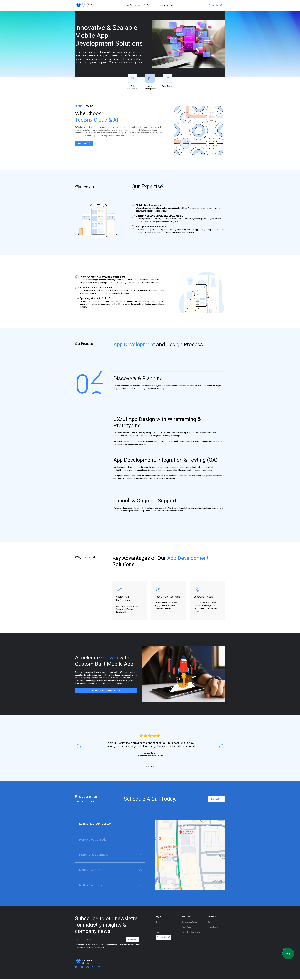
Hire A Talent (213, 927)
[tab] (110, 824)
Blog (172, 5)
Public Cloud (186, 927)
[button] (133, 5)
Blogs (158, 932)
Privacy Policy (99, 947)
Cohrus (210, 922)
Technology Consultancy (191, 932)
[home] (84, 5)
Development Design (189, 922)
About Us (164, 5)
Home (158, 922)
